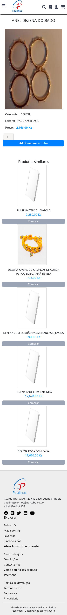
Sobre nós (10, 525)
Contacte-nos (12, 564)
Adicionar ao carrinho (33, 143)
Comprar (33, 221)
